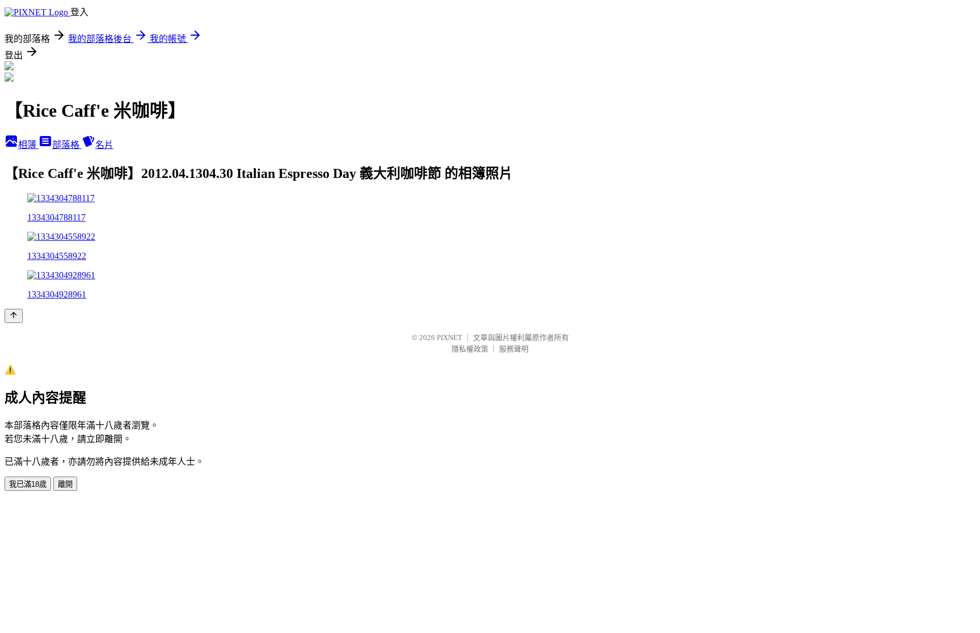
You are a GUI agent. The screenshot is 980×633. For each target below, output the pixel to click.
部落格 (67, 145)
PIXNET (449, 337)
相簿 (28, 145)
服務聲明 (514, 349)
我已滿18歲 (28, 484)
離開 (65, 484)
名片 (104, 145)
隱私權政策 (469, 349)
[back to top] (14, 316)
